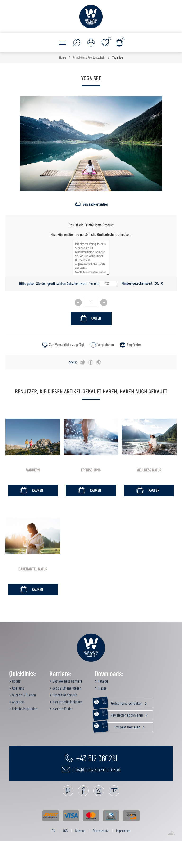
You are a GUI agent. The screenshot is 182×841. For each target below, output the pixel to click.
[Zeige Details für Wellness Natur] (149, 437)
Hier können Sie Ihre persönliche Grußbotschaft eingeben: (91, 234)
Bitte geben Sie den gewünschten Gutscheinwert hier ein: (59, 283)
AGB (65, 830)
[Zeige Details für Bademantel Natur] (32, 536)
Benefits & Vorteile (64, 694)
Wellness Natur (149, 470)
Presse (102, 687)
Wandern (33, 470)
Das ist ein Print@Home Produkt (91, 225)
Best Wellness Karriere (67, 681)
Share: (73, 362)
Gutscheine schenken (122, 702)
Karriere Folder (62, 708)
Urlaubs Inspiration (24, 708)
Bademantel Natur (32, 569)
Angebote (18, 701)
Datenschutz (101, 830)
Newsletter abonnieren (123, 714)
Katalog (102, 681)
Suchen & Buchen (23, 694)
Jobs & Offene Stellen (66, 687)
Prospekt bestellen (121, 725)
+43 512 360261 (95, 757)
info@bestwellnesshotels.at (96, 769)
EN (53, 830)
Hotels (15, 681)
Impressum (123, 830)
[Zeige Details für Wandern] (32, 437)
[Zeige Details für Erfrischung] (91, 437)
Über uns (17, 687)
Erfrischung (91, 470)
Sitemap (80, 830)
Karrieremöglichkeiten (67, 701)
